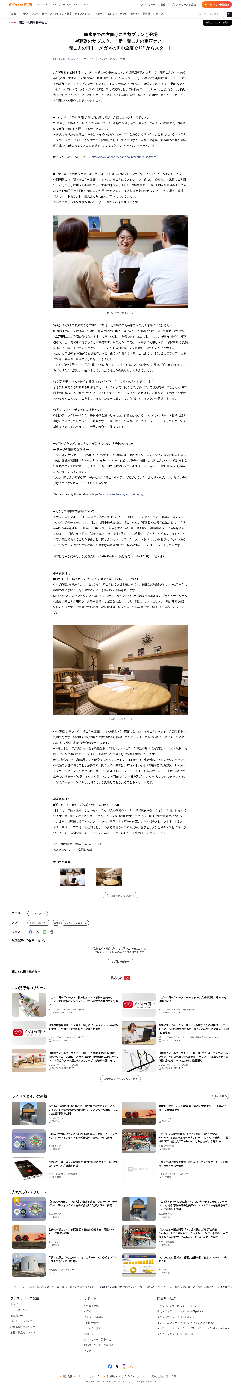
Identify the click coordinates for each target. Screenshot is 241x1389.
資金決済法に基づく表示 (165, 1376)
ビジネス (112, 13)
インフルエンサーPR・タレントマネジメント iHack (185, 1322)
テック (124, 13)
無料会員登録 (91, 1305)
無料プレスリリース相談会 (98, 1345)
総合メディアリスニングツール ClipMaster (180, 1311)
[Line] (44, 932)
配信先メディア (19, 1315)
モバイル (135, 13)
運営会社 (67, 1376)
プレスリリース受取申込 (97, 1339)
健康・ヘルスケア (39, 923)
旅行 (44, 13)
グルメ (35, 13)
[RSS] (131, 1366)
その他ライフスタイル (75, 923)
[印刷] (51, 932)
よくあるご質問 (92, 1328)
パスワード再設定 (94, 1317)
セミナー (89, 1350)
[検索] (229, 14)
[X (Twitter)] (37, 932)
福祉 (55, 923)
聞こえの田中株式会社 (65, 58)
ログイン (89, 1311)
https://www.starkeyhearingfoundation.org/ (118, 494)
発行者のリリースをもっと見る (120, 1078)
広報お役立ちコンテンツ (24, 1332)
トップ (12, 1286)
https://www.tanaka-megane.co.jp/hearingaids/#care (124, 156)
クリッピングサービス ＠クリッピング (178, 1305)
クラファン (159, 13)
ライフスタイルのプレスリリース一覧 (43, 1286)
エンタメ (24, 13)
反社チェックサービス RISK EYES (176, 1333)
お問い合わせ (120, 961)
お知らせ (89, 1333)
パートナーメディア (21, 1321)
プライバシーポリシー (134, 1376)
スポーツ (100, 13)
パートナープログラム (89, 1376)
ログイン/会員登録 (219, 4)
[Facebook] (30, 932)
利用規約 (112, 1376)
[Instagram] (124, 1366)
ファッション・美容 (61, 13)
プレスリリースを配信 (153, 4)
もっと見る (221, 1096)
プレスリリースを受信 (183, 4)
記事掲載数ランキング (22, 1326)
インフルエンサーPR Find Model (175, 1317)
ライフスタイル (83, 13)
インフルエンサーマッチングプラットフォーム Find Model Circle (193, 1328)
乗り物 (146, 13)
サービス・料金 (19, 1310)
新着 (13, 13)
